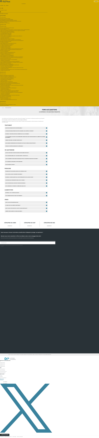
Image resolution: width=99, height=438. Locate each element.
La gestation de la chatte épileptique (5, 89)
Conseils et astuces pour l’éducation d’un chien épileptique (8, 59)
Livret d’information (2, 370)
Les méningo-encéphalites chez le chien (5, 33)
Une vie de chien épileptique (4, 51)
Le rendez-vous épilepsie (3, 80)
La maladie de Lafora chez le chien (5, 70)
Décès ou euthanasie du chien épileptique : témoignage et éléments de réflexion (11, 62)
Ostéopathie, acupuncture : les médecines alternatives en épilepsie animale (10, 49)
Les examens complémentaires (4, 37)
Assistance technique (2, 372)
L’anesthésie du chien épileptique (5, 60)
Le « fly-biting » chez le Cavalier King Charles (6, 65)
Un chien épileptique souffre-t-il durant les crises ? (7, 32)
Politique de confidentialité (20, 436)
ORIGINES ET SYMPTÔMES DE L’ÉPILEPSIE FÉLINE (7, 75)
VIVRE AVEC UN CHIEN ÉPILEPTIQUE (5, 50)
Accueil (3, 107)
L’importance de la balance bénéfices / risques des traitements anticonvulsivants (11, 48)
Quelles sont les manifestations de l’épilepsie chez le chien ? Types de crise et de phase (12, 30)
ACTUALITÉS (1, 5)
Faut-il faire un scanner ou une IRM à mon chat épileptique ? (8, 82)
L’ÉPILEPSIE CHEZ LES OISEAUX (4, 105)
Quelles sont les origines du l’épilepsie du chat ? (7, 76)
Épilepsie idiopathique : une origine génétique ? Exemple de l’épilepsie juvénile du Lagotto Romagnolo (15, 29)
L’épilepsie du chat (2, 365)
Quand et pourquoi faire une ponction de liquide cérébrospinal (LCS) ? (10, 83)
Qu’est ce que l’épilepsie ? (3, 377)
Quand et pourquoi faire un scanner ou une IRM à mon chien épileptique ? (10, 39)
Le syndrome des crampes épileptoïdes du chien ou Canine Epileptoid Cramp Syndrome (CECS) (13, 69)
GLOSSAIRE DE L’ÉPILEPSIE (3, 22)
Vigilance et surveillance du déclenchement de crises (7, 52)
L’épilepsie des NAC (2, 366)
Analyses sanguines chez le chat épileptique (6, 81)
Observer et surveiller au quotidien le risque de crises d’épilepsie (9, 90)
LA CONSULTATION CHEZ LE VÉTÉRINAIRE (5, 34)
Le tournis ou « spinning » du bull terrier (6, 66)
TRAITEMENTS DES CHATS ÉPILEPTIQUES (5, 84)
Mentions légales (14, 436)
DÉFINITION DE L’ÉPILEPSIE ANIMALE (5, 18)
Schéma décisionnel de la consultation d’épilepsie (7, 38)
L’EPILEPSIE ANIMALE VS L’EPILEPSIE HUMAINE (6, 19)
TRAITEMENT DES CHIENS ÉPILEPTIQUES (5, 41)
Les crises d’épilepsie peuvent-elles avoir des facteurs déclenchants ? (10, 61)
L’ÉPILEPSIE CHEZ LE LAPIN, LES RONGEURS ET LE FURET (8, 104)
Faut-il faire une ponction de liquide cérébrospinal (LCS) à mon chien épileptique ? (12, 40)
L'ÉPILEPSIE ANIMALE (3, 17)
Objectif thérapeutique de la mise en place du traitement (8, 43)
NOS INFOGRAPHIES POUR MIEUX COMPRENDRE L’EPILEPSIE (8, 20)
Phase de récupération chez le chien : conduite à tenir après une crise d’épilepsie (11, 56)
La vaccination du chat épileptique (5, 93)
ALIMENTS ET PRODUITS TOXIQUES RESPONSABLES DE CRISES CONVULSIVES (10, 21)
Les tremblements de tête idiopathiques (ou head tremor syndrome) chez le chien (11, 67)
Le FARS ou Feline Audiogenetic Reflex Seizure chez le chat (8, 99)
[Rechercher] (2, 8)
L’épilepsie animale (2, 362)
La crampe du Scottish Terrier (4, 68)
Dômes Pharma (2, 436)
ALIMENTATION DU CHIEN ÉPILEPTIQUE (5, 63)
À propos (1, 375)
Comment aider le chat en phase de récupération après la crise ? (9, 91)
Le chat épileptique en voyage (4, 88)
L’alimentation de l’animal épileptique (5, 47)
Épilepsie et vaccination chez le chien (5, 58)
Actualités (1, 376)
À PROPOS (7, 5)
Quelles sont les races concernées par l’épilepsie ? (7, 31)
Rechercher (1, 8)
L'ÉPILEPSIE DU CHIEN (3, 26)
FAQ (4, 5)
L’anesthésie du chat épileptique (4, 94)
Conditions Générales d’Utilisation (8, 436)
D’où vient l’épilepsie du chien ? (4, 28)
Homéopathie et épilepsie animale (5, 46)
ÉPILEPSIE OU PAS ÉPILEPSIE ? (4, 97)
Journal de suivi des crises (3, 371)
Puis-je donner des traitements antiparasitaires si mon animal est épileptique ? (11, 57)
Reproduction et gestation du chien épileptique (7, 53)
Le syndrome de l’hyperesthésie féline (5, 98)
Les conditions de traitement (4, 42)
